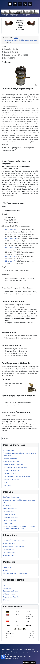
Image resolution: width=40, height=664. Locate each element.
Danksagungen (8, 511)
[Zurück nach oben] (37, 661)
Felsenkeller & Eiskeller (11, 479)
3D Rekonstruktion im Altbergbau (15, 573)
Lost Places (7, 485)
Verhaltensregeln (9, 543)
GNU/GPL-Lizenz (26, 656)
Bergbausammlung (9, 514)
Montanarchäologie (10, 508)
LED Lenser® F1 (9, 256)
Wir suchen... (7, 505)
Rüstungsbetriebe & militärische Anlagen (17, 476)
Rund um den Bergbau (11, 461)
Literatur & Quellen (9, 520)
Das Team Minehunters (11, 497)
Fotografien (7, 567)
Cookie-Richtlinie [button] (29, 662)
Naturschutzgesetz (9, 549)
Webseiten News (9, 594)
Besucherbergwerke (10, 458)
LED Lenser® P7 (10, 248)
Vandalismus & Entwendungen (13, 546)
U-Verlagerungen (9, 450)
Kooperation (7, 523)
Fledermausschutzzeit (10, 552)
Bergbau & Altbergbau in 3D (13, 464)
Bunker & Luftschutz (10, 473)
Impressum (7, 588)
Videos (5, 570)
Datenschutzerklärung (11, 591)
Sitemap (6, 600)
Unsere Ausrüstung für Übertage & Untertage (19, 500)
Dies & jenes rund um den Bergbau (15, 467)
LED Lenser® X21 (10, 230)
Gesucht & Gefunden (10, 517)
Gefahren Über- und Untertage (14, 540)
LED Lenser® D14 (10, 239)
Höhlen (5, 482)
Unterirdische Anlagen (11, 470)
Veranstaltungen (8, 555)
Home (5, 585)
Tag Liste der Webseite (11, 597)
